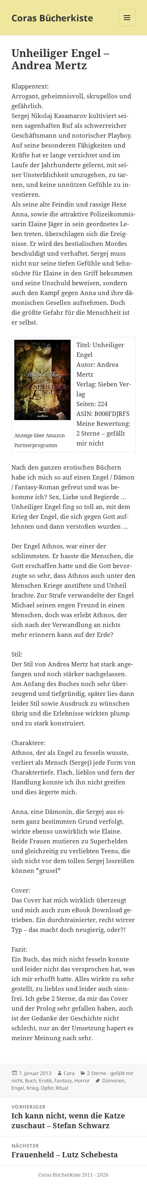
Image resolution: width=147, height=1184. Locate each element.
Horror (82, 1080)
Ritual (62, 1087)
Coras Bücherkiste (52, 17)
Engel (17, 1087)
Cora (69, 1073)
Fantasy (63, 1080)
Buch (30, 1080)
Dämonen (113, 1080)
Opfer (47, 1087)
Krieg (32, 1087)
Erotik (45, 1080)
